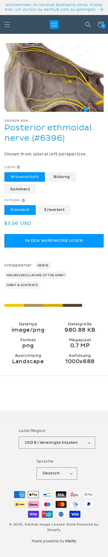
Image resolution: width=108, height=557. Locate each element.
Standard (20, 209)
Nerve (43, 265)
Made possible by (54, 541)
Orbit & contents (22, 285)
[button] (7, 24)
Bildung (62, 176)
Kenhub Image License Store (50, 524)
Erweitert (54, 209)
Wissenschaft (24, 176)
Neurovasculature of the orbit (36, 275)
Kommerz (20, 189)
